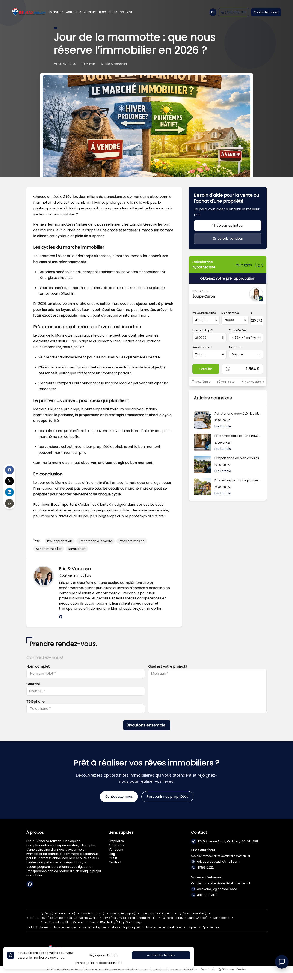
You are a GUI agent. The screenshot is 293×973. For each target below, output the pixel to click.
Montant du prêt (202, 330)
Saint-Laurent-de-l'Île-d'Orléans (62, 922)
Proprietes (116, 841)
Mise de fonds (230, 313)
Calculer (205, 369)
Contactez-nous (266, 12)
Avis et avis (208, 969)
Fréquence (236, 347)
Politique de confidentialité (122, 969)
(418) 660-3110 (235, 12)
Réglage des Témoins (103, 955)
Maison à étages (65, 927)
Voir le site (227, 381)
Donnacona (221, 918)
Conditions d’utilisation (181, 969)
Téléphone (35, 701)
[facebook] (60, 617)
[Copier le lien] (9, 503)
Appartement (211, 927)
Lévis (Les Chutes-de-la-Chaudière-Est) (130, 918)
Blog (112, 854)
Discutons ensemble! (147, 725)
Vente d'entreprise (94, 927)
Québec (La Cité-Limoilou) (58, 913)
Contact (115, 862)
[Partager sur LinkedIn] (9, 492)
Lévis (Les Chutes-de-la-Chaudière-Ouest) (69, 918)
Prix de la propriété (204, 313)
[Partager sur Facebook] (9, 470)
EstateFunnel (65, 969)
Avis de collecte (153, 969)
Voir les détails (254, 381)
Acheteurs (116, 845)
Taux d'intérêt (237, 330)
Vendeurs (116, 849)
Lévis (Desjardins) (92, 913)
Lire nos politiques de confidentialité (98, 963)
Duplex (192, 927)
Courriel (33, 683)
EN (213, 12)
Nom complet (38, 666)
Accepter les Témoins (161, 955)
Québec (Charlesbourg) (157, 913)
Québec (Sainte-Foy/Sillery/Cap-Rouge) (116, 922)
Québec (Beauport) (122, 913)
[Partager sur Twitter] (9, 481)
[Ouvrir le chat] (282, 962)
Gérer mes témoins (233, 969)
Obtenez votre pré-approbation (227, 278)
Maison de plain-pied (126, 927)
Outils (113, 858)
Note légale (202, 381)
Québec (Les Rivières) (192, 913)
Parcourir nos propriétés (167, 796)
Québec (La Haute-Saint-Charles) (185, 918)
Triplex (44, 927)
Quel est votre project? (167, 666)
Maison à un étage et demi (163, 927)
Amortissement (202, 347)
